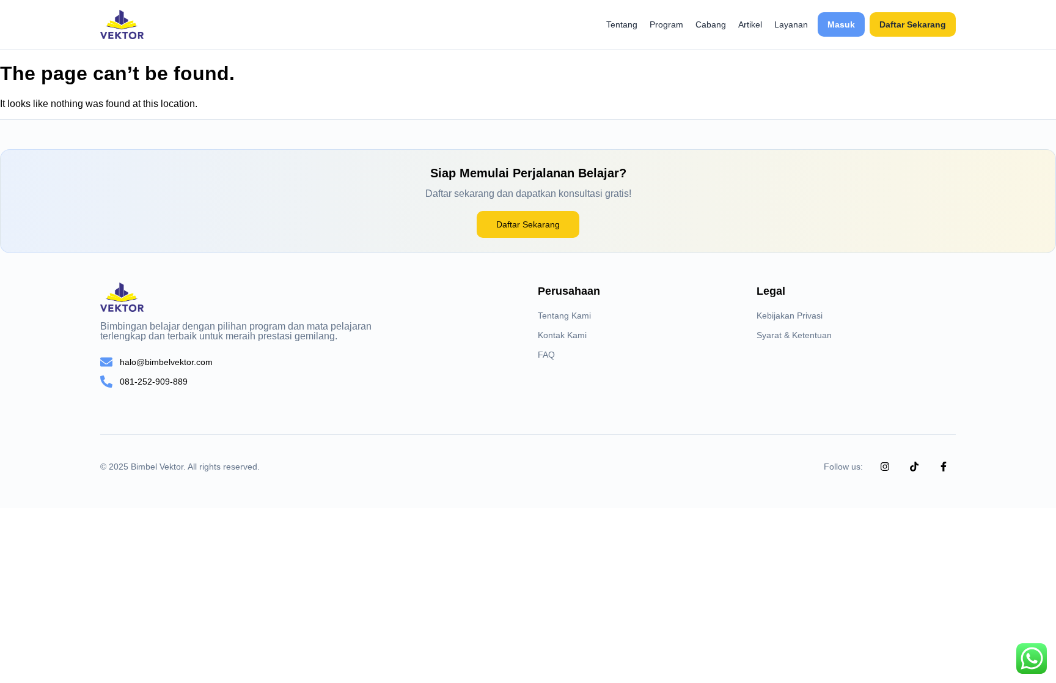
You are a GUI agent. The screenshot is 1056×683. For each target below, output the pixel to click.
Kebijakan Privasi (790, 315)
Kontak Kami (562, 335)
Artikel (750, 24)
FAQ (546, 355)
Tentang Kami (564, 315)
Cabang (710, 24)
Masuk (841, 24)
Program (666, 24)
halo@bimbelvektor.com (166, 362)
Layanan (791, 24)
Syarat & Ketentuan (794, 335)
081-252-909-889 (154, 381)
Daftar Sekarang (912, 24)
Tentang (621, 24)
